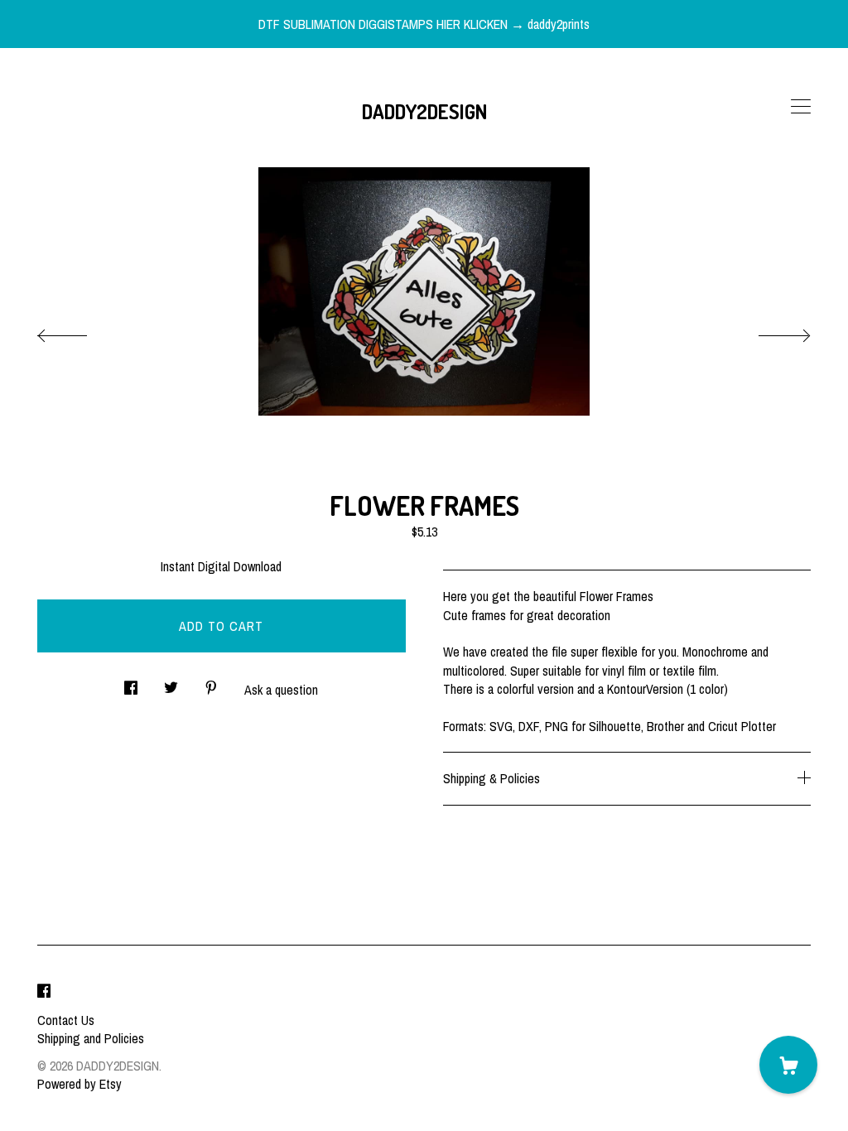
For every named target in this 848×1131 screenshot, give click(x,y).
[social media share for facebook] (130, 683)
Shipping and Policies (90, 1038)
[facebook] (44, 992)
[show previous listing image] (78, 331)
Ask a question (281, 690)
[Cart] (788, 1065)
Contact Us (65, 1020)
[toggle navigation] (801, 107)
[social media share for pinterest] (211, 683)
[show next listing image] (769, 331)
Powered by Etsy (79, 1084)
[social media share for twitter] (171, 683)
